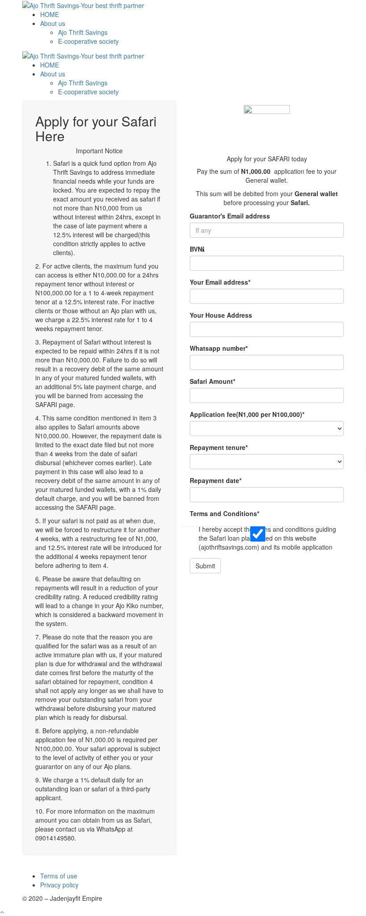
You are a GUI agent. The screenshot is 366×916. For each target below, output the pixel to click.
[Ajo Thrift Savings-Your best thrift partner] (83, 4)
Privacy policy (59, 884)
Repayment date (215, 480)
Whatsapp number (219, 348)
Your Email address (220, 281)
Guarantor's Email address (230, 215)
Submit (205, 565)
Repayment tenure (219, 447)
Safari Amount (212, 381)
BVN (196, 248)
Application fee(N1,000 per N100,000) (247, 414)
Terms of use (58, 875)
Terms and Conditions (224, 513)
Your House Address (221, 315)
